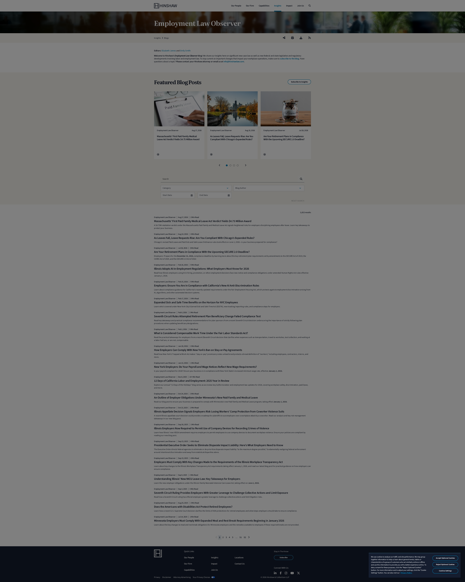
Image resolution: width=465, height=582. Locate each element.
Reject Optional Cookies (445, 564)
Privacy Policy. (406, 573)
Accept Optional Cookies (445, 558)
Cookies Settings (445, 571)
